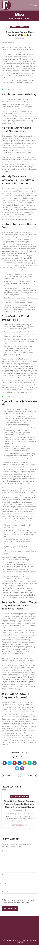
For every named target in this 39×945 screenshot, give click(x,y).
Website (5, 891)
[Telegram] (17, 768)
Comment (6, 851)
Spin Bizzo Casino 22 (22, 18)
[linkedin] (19, 763)
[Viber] (22, 768)
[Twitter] (9, 763)
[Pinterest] (14, 763)
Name (4, 875)
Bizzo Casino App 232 (19, 796)
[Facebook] (4, 763)
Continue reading (19, 825)
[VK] (34, 763)
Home (11, 18)
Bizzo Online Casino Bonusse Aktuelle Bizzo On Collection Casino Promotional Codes (19, 804)
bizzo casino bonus (19, 752)
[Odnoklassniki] (24, 763)
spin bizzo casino (19, 757)
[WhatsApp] (29, 763)
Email (4, 883)
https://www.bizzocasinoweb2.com (14, 373)
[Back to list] (19, 775)
